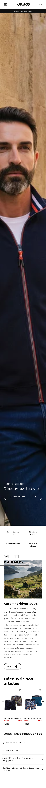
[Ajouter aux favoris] (20, 690)
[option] (23, 10)
